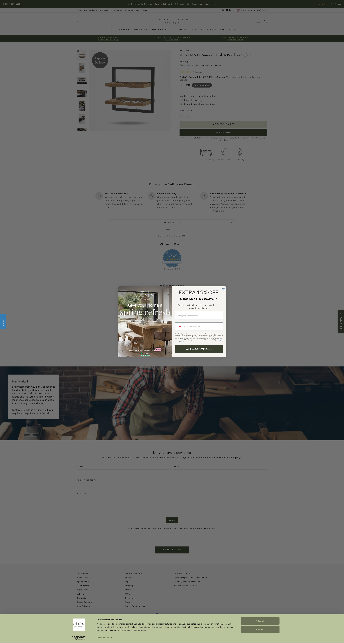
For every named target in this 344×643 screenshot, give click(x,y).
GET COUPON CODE (199, 348)
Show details (102, 638)
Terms (182, 341)
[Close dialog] (223, 289)
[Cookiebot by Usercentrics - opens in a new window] (78, 638)
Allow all (260, 621)
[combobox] (180, 326)
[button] (3, 321)
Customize (259, 629)
